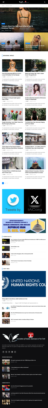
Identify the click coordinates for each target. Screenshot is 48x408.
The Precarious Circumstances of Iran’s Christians (21, 260)
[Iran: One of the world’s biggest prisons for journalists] (6, 387)
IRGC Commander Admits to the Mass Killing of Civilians (22, 319)
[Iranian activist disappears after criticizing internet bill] (6, 255)
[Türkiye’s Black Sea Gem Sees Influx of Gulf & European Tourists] (24, 20)
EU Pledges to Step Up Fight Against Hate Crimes (11, 98)
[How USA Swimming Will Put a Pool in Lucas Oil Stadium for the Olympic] (12, 65)
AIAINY (3, 30)
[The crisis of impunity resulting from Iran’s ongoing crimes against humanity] (6, 402)
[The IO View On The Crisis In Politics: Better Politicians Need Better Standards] (12, 139)
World (3, 23)
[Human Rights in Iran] (6, 248)
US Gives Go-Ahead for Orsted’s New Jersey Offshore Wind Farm (11, 46)
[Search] (44, 2)
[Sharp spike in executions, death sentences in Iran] (24, 284)
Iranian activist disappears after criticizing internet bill (22, 253)
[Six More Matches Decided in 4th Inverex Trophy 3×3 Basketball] (35, 90)
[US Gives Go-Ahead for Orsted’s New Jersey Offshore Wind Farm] (12, 42)
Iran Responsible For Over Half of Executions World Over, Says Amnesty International (28, 393)
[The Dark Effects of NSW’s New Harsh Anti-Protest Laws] (12, 163)
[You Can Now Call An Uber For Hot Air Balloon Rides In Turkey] (36, 42)
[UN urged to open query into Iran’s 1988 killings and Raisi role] (6, 362)
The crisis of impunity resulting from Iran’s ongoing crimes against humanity (26, 400)
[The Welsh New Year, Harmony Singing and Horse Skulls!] (35, 114)
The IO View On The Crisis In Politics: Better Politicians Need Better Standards (12, 147)
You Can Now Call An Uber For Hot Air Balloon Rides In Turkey (35, 46)
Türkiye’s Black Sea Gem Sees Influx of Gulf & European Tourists (17, 27)
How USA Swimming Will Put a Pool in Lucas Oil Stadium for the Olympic (11, 74)
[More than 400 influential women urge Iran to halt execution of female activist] (6, 314)
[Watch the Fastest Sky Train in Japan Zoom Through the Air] (35, 65)
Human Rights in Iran (15, 246)
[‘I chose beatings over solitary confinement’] (6, 369)
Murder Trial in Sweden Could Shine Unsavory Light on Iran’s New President (26, 374)
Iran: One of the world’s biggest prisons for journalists (22, 386)
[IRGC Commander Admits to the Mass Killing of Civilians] (6, 321)
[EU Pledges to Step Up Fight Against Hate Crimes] (12, 90)
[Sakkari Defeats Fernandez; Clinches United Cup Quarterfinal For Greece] (35, 163)
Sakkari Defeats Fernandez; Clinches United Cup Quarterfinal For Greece (34, 171)
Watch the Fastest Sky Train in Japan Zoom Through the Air (34, 74)
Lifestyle (28, 43)
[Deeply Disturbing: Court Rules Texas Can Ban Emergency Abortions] (12, 114)
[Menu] (3, 2)
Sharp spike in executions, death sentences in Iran (14, 298)
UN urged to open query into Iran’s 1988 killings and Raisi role (23, 360)
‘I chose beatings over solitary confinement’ (20, 367)
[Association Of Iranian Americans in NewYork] (24, 2)
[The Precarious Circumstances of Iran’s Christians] (6, 262)
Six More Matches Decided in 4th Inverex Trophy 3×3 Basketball (35, 98)
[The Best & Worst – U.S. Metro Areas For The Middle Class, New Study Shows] (35, 139)
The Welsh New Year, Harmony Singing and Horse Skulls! (35, 123)
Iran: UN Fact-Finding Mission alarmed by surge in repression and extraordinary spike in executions (28, 307)
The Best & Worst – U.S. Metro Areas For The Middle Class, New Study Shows (35, 147)
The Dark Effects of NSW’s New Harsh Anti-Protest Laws (11, 171)
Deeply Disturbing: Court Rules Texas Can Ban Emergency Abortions (12, 123)
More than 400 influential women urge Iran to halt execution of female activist (26, 312)
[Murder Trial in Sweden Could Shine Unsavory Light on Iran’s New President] (6, 376)
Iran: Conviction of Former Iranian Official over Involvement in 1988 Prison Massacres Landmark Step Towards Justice (28, 240)
